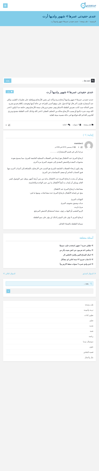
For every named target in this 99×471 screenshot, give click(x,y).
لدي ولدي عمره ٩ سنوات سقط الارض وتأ (75, 264)
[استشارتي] (88, 5)
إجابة (65, 124)
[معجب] (81, 147)
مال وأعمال (89, 357)
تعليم (91, 320)
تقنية (91, 331)
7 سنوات (76, 124)
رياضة (91, 336)
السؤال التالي (10, 273)
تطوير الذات (88, 315)
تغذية (91, 326)
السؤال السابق (88, 273)
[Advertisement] (49, 51)
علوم (91, 347)
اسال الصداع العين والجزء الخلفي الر (77, 255)
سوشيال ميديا (88, 341)
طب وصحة (84, 21)
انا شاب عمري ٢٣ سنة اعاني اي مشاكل (76, 259)
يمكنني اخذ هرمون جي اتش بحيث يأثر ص (75, 250)
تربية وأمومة (88, 310)
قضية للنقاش (88, 352)
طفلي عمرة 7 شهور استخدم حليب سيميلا (75, 245)
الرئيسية (93, 21)
